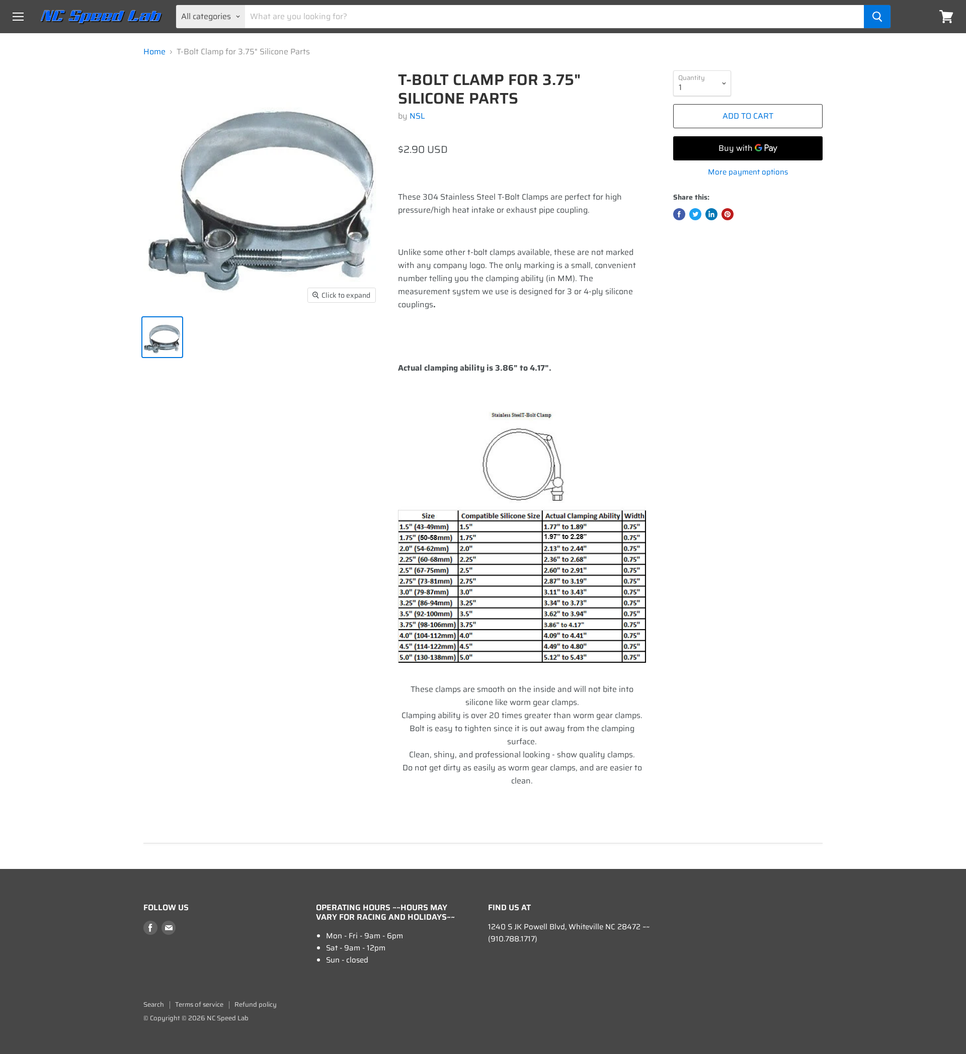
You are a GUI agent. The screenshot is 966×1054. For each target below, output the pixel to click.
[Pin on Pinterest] (727, 214)
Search (153, 1004)
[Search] (877, 16)
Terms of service (199, 1004)
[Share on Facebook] (679, 214)
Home (154, 51)
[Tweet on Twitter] (695, 214)
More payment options (748, 172)
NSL (417, 116)
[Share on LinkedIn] (711, 214)
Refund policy (255, 1004)
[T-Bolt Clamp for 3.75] (162, 337)
